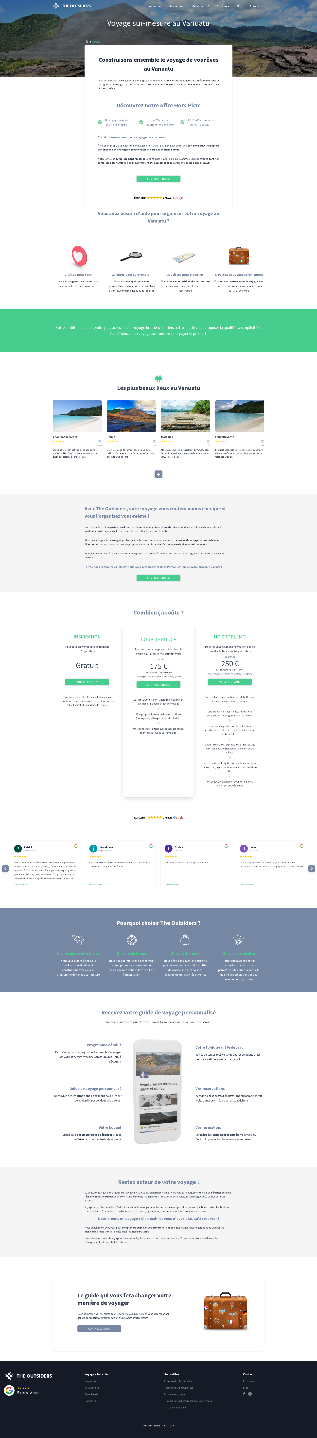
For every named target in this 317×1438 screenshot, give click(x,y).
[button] (158, 198)
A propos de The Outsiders (178, 1381)
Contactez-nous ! (87, 682)
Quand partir (92, 1394)
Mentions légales (151, 1425)
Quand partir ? (200, 6)
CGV (172, 1425)
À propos (255, 6)
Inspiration (155, 6)
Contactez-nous (99, 1328)
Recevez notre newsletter (178, 1387)
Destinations (176, 6)
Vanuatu (96, 41)
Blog (239, 6)
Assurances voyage (174, 1394)
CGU (165, 1425)
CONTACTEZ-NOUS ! (158, 179)
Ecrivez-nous (250, 1381)
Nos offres (223, 6)
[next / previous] (5, 868)
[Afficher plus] (158, 474)
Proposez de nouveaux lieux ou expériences (188, 1400)
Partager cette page (175, 1407)
